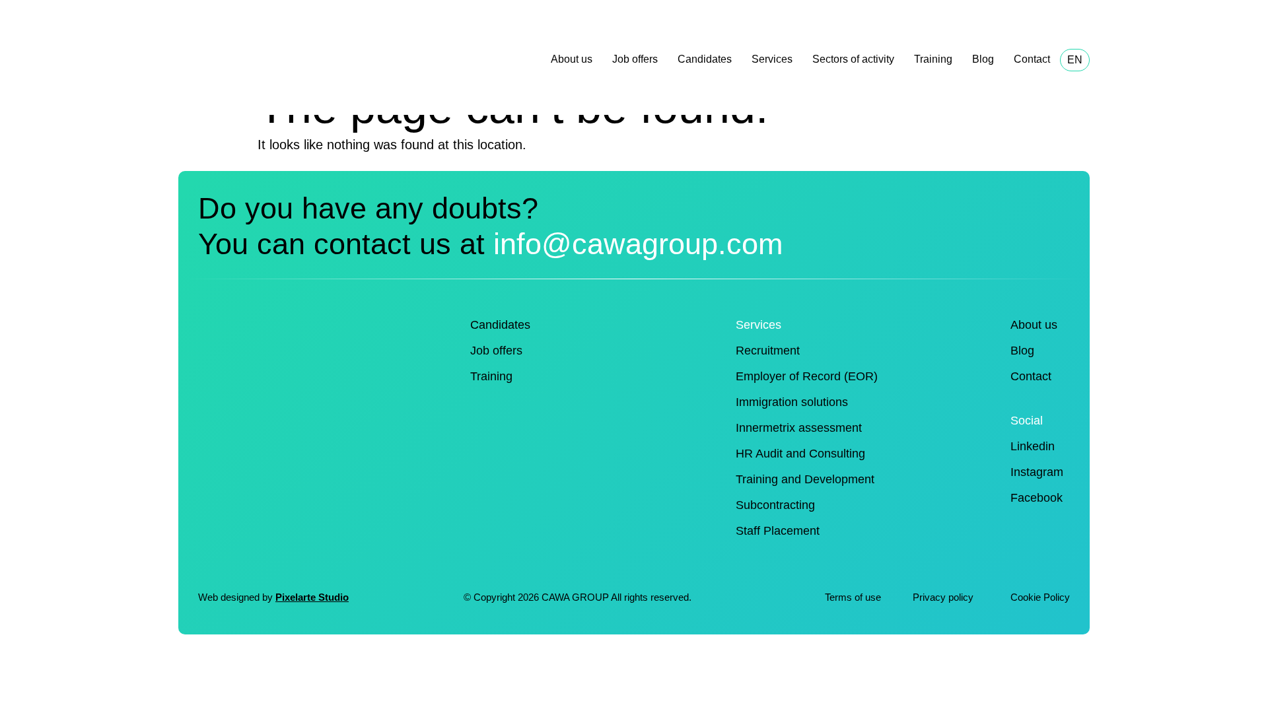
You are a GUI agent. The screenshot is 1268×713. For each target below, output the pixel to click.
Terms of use (853, 597)
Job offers (635, 59)
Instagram (1036, 472)
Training (933, 59)
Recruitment (768, 350)
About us (571, 59)
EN (1074, 59)
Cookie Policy (1040, 597)
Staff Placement (778, 530)
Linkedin (1032, 446)
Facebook (1036, 497)
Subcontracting (775, 505)
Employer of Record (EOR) (807, 376)
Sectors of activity (853, 59)
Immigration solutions (792, 402)
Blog (983, 59)
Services (772, 59)
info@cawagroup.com (638, 244)
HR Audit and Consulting (800, 453)
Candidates (705, 59)
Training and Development (805, 479)
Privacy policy (944, 597)
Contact (1032, 59)
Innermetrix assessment (799, 427)
